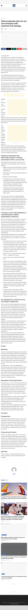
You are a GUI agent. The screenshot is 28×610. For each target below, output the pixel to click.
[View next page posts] (15, 584)
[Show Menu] (1, 6)
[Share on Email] (19, 49)
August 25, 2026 (7, 579)
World (5, 18)
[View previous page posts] (13, 584)
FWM (6, 29)
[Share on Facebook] (3, 49)
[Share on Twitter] (8, 49)
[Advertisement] (14, 1)
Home (2, 18)
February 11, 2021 (12, 29)
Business (4, 513)
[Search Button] (26, 6)
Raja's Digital (16, 603)
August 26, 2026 (7, 540)
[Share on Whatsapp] (14, 49)
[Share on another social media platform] (24, 49)
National (4, 494)
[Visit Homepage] (14, 5)
